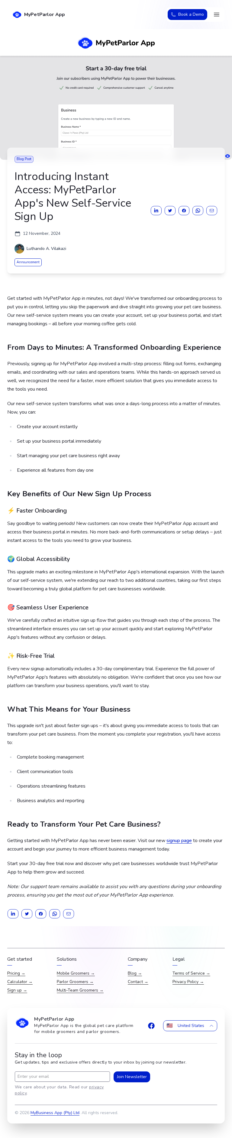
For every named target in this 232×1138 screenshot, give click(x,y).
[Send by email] (211, 210)
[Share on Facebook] (184, 210)
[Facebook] (151, 1025)
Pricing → (16, 973)
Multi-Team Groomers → (80, 990)
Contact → (138, 982)
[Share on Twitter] (170, 210)
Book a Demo (191, 14)
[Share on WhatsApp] (197, 210)
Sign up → (17, 990)
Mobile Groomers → (76, 973)
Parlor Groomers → (75, 982)
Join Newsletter (132, 1077)
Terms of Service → (191, 973)
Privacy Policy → (188, 982)
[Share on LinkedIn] (156, 210)
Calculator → (20, 982)
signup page (179, 840)
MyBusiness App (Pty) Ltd (55, 1113)
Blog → (135, 973)
